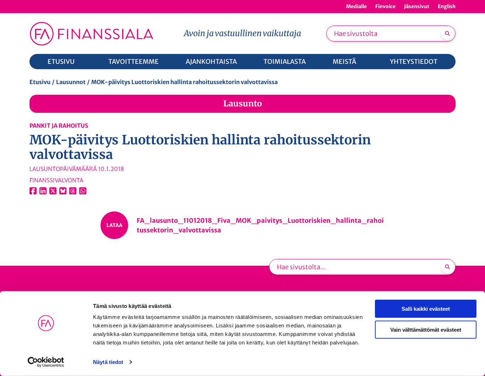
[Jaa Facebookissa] (33, 190)
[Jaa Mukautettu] (72, 190)
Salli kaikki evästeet (426, 309)
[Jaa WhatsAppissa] (82, 190)
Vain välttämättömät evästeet (425, 329)
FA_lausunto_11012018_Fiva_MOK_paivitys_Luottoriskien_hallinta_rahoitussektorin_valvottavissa (260, 225)
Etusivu (39, 81)
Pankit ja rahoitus (58, 125)
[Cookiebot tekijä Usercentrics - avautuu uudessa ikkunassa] (46, 362)
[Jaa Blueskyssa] (62, 190)
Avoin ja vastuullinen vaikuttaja (242, 33)
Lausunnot (71, 81)
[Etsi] (447, 33)
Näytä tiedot (108, 362)
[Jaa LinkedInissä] (43, 190)
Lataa (114, 225)
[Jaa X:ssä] (52, 190)
